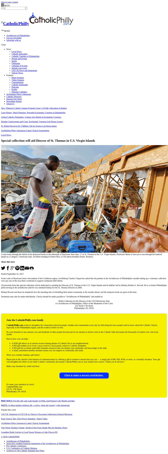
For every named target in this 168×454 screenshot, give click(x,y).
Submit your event (19, 68)
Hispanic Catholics (19, 92)
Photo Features (18, 78)
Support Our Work (14, 99)
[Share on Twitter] (3, 269)
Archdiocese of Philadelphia (18, 35)
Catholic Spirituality (20, 85)
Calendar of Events (19, 66)
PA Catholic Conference (16, 446)
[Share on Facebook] (8, 269)
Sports (14, 61)
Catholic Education (19, 54)
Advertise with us (13, 40)
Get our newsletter (14, 38)
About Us (10, 104)
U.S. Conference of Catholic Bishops (21, 448)
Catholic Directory (14, 96)
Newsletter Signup (14, 101)
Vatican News (17, 73)
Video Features (18, 80)
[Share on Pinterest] (17, 269)
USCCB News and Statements (24, 70)
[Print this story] (32, 269)
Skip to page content (9, 2)
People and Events (19, 59)
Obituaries (16, 63)
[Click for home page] (37, 23)
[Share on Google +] (12, 269)
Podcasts (15, 87)
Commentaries (17, 82)
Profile (14, 89)
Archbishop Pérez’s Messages (18, 94)
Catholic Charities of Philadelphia (25, 56)
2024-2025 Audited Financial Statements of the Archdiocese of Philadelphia (37, 443)
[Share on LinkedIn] (22, 269)
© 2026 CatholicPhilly (10, 437)
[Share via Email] (27, 269)
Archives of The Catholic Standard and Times (25, 451)
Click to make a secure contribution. (83, 375)
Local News (17, 51)
